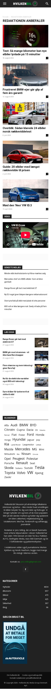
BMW (23, 425)
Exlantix (42, 430)
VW (30, 472)
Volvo (21, 472)
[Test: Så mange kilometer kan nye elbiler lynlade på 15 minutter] (25, 36)
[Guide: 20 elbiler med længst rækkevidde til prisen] (25, 152)
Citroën (9, 429)
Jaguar (30, 439)
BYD (33, 425)
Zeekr (7, 477)
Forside (6, 17)
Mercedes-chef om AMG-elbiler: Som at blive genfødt (23, 280)
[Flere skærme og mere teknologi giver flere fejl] (41, 369)
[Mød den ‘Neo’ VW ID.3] (25, 190)
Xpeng (39, 473)
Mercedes (22, 449)
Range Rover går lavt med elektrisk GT (20, 288)
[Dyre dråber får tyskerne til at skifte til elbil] (41, 395)
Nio (18, 454)
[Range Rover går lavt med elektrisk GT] (41, 342)
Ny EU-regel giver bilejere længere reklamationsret (25, 294)
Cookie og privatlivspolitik (32, 675)
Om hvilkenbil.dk (13, 675)
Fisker (22, 434)
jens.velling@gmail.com (31, 561)
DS (36, 430)
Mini (41, 449)
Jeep (38, 439)
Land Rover (16, 444)
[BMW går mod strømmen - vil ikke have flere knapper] (41, 355)
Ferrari (7, 435)
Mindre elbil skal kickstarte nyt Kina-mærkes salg (25, 273)
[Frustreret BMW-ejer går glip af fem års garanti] (25, 74)
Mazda (8, 449)
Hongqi (7, 440)
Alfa (6, 425)
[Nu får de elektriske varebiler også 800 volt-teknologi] (41, 382)
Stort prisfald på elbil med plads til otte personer (24, 301)
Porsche (9, 463)
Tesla (39, 467)
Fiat (14, 434)
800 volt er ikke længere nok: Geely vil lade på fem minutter (25, 307)
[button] (47, 3)
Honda (40, 434)
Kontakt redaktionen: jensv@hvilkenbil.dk (25, 678)
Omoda (35, 454)
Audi (14, 425)
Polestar (32, 458)
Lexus (38, 444)
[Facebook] (25, 569)
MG (34, 449)
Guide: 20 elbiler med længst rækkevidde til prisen (21, 168)
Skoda (8, 467)
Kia (6, 444)
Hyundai (19, 439)
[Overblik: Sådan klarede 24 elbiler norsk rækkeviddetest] (25, 113)
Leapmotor (28, 444)
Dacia (30, 429)
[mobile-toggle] (4, 3)
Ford (30, 434)
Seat (32, 463)
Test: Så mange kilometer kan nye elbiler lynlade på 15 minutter (25, 52)
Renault (22, 462)
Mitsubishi (9, 454)
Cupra (21, 429)
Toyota (9, 472)
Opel (7, 458)
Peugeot (19, 458)
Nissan (26, 453)
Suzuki (28, 467)
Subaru (18, 468)
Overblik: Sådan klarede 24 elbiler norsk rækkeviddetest (24, 129)
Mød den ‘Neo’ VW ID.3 (17, 205)
